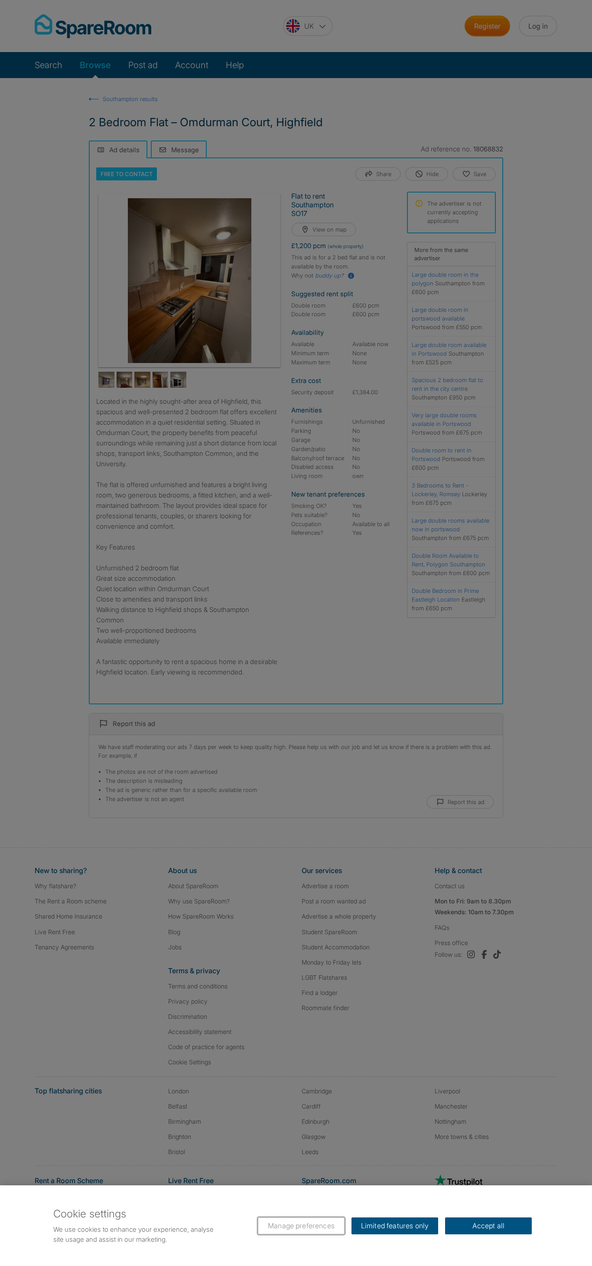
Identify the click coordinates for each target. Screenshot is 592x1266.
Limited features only (395, 1225)
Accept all (488, 1225)
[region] (296, 1225)
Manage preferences (301, 1225)
